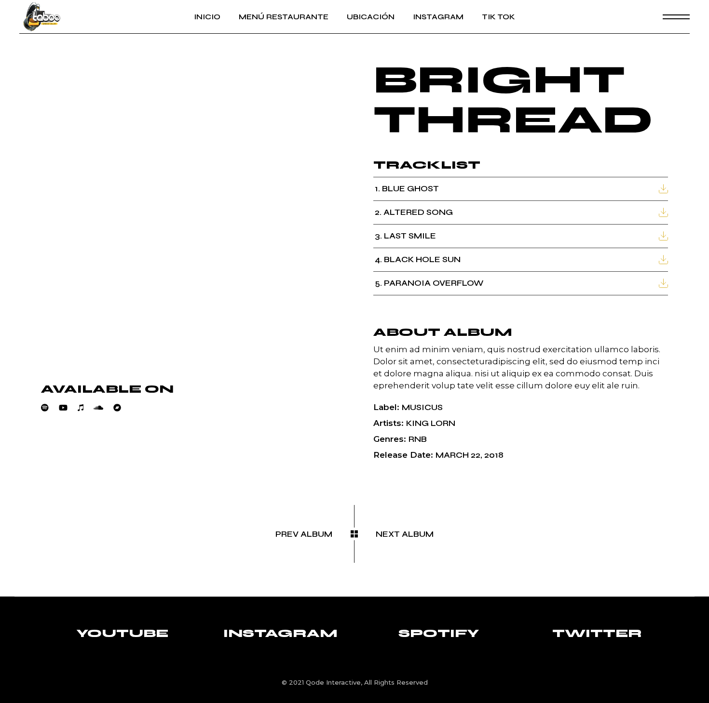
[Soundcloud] (103, 407)
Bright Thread (513, 100)
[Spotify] (50, 407)
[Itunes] (86, 407)
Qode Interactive (333, 682)
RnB (418, 439)
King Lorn (430, 423)
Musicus (422, 407)
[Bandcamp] (122, 407)
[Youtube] (68, 407)
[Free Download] (663, 188)
